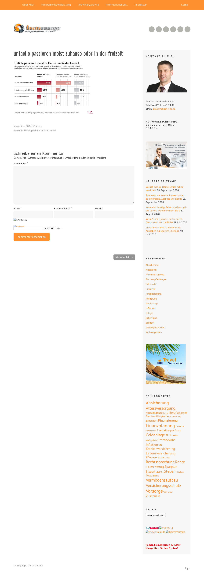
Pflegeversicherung (158, 457)
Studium (180, 472)
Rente (180, 461)
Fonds (179, 426)
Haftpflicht (152, 440)
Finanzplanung (153, 293)
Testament (152, 475)
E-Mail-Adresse (63, 208)
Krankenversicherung (160, 449)
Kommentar (21, 163)
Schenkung (151, 317)
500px (173, 29)
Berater (166, 413)
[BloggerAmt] (175, 531)
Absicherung (152, 264)
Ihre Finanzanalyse (88, 4)
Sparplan (170, 466)
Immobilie (166, 439)
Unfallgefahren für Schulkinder (40, 130)
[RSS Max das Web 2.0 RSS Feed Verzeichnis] (155, 531)
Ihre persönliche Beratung (56, 4)
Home (17, 5)
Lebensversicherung (160, 453)
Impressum (141, 4)
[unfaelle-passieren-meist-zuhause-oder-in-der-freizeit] (53, 113)
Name (18, 208)
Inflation (150, 308)
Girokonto (171, 435)
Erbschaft (151, 284)
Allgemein (151, 269)
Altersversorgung (155, 274)
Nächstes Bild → (124, 257)
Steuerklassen (154, 471)
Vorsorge (154, 491)
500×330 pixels (34, 126)
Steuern (150, 322)
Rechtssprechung (160, 461)
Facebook (180, 29)
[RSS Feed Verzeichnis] (166, 528)
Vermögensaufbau (155, 327)
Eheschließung (174, 416)
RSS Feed (152, 29)
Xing (159, 29)
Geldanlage (152, 303)
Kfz (160, 444)
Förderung (151, 298)
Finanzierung (168, 420)
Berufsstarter (178, 413)
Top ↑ (187, 568)
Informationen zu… (117, 4)
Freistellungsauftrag (168, 430)
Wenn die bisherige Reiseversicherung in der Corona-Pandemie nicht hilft (166, 209)
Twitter (187, 29)
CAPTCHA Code (52, 228)
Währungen (168, 492)
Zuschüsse (153, 496)
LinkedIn (166, 29)
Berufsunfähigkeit (156, 416)
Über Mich (28, 4)
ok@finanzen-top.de (164, 108)
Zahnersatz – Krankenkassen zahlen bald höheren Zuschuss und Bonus (165, 197)
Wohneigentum (154, 332)
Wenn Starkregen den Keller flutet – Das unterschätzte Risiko (165, 220)
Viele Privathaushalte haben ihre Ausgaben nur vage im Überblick (163, 229)
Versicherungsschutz (163, 485)
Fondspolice (151, 430)
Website (99, 208)
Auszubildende (154, 413)
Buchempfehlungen (156, 279)
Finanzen (150, 288)
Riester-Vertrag (155, 467)
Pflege (149, 313)
